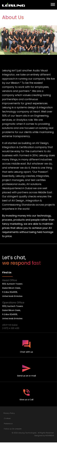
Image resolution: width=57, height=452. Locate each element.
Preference (8, 423)
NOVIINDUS (49, 435)
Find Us (6, 272)
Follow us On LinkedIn (13, 429)
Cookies (7, 418)
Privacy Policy (9, 413)
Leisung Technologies (27, 433)
